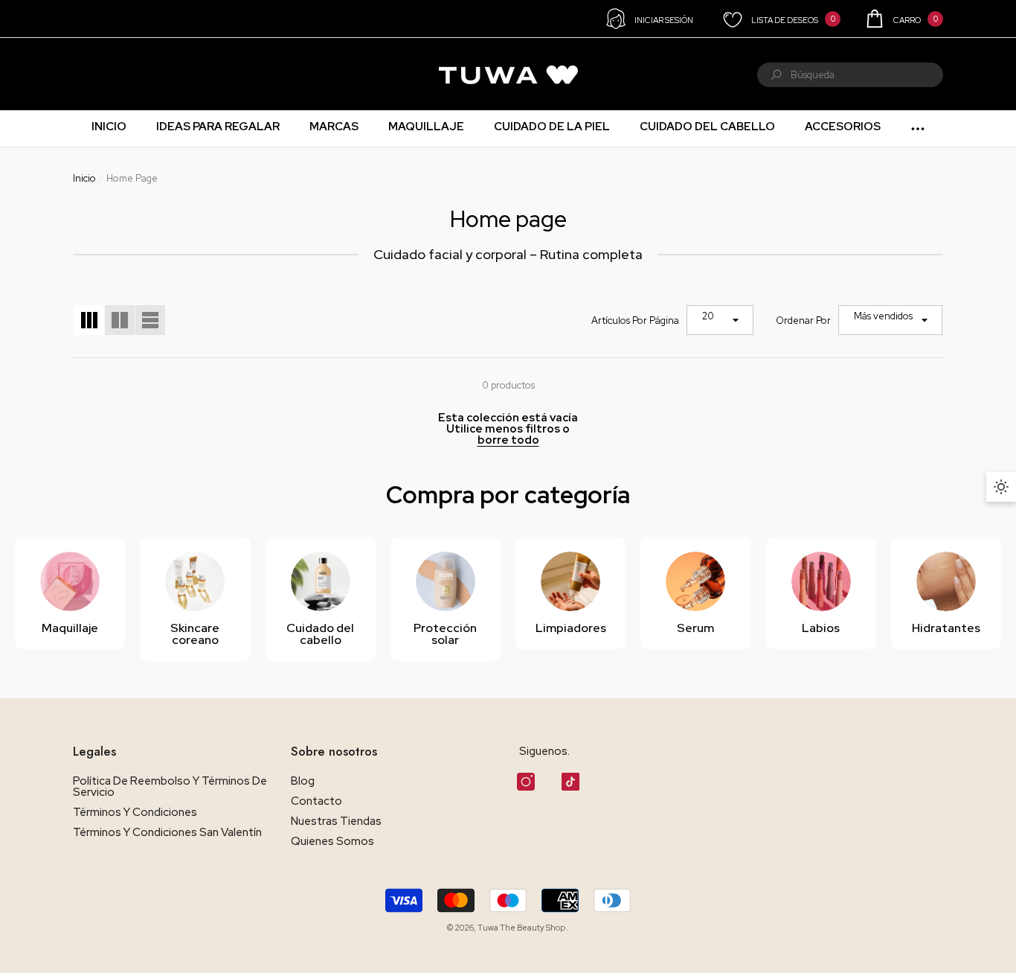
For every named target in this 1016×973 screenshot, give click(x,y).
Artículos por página (635, 320)
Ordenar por (803, 320)
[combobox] (867, 75)
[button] (903, 18)
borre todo (508, 440)
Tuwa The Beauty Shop (522, 927)
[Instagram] (526, 782)
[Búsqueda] (850, 75)
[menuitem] (92, 74)
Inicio (84, 178)
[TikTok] (570, 782)
